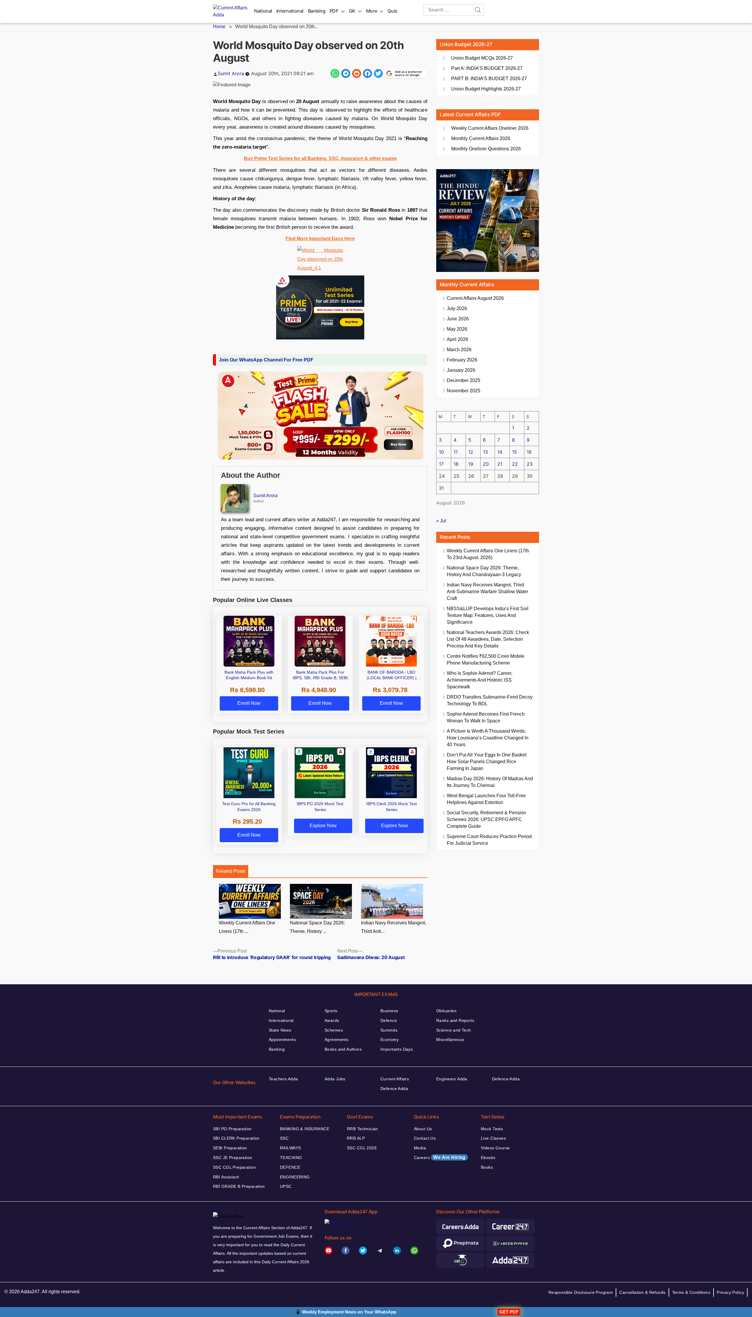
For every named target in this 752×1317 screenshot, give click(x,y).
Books (487, 1167)
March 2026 (459, 349)
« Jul (441, 520)
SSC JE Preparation (232, 1157)
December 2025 (463, 380)
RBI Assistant (226, 1177)
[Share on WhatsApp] (334, 73)
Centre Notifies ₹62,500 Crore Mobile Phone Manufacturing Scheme (485, 659)
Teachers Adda (283, 1079)
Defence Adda (394, 1088)
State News (280, 1030)
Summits (388, 1030)
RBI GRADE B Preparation (239, 1186)
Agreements (336, 1039)
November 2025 (463, 390)
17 (441, 464)
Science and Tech (453, 1030)
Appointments (282, 1039)
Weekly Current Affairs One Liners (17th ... (247, 927)
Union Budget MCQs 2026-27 (482, 57)
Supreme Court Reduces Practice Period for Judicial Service (489, 840)
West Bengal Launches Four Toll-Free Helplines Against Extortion (486, 799)
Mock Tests (492, 1128)
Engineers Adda (451, 1079)
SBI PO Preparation (232, 1128)
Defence (388, 1020)
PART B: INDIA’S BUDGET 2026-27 (489, 78)
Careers (440, 1157)
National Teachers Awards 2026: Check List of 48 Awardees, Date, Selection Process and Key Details (488, 639)
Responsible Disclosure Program (580, 1292)
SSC (284, 1138)
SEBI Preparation (230, 1148)
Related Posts (230, 871)
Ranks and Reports (455, 1020)
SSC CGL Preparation (234, 1167)
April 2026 (457, 339)
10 (441, 452)
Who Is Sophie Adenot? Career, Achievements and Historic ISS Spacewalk (479, 680)
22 (515, 464)
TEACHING (291, 1157)
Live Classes (493, 1138)
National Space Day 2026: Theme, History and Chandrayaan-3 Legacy (484, 571)
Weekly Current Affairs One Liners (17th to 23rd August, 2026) (488, 554)
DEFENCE (290, 1167)
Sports (331, 1010)
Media (420, 1148)
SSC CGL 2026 (362, 1148)
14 (499, 452)
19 (470, 464)
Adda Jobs (335, 1079)
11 (456, 452)
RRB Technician (362, 1128)
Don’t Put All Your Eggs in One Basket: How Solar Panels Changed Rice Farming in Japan (487, 761)
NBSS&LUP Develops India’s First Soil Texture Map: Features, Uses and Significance (487, 615)
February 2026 (462, 359)
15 (514, 452)
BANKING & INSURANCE (304, 1128)
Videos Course (495, 1148)
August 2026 (475, 298)
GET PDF (508, 1311)
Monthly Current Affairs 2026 (480, 138)
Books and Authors (343, 1049)
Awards (332, 1020)
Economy (389, 1039)
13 (485, 452)
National (263, 11)
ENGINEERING (295, 1177)
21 (499, 464)
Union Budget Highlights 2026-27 (486, 88)
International (289, 11)
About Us (423, 1128)
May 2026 (457, 329)
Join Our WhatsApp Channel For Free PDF (266, 359)
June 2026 (458, 318)
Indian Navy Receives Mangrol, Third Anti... (393, 927)
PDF (334, 11)
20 (486, 464)
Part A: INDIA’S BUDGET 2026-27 (487, 68)
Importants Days (396, 1049)
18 (456, 464)
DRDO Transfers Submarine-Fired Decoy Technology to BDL (490, 700)
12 (470, 452)
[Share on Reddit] (356, 73)
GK (352, 11)
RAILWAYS (290, 1148)
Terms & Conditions (691, 1292)
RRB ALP (356, 1138)
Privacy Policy (730, 1292)
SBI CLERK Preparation (236, 1138)
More (371, 11)
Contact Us (425, 1138)
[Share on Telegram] (345, 73)
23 (530, 464)
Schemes (334, 1030)
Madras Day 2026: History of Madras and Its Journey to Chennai (490, 782)
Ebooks (488, 1157)
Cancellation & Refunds (642, 1292)
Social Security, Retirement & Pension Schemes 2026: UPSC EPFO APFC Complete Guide (486, 819)
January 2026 (461, 370)
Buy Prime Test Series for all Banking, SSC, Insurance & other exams (320, 158)
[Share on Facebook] (367, 73)
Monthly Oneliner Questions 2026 (486, 148)
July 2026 (457, 308)
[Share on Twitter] (378, 73)
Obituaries (446, 1010)
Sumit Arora (231, 73)
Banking (316, 11)
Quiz (392, 11)
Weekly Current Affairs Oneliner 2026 (489, 128)
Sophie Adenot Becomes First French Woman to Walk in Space (486, 717)
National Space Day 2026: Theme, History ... (317, 927)
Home (219, 26)
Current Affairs (394, 1079)
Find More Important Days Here (320, 238)
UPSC (286, 1186)
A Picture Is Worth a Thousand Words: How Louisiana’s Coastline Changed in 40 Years (487, 738)
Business (389, 1010)
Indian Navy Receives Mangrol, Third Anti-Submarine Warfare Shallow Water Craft (487, 591)
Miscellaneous (450, 1039)
